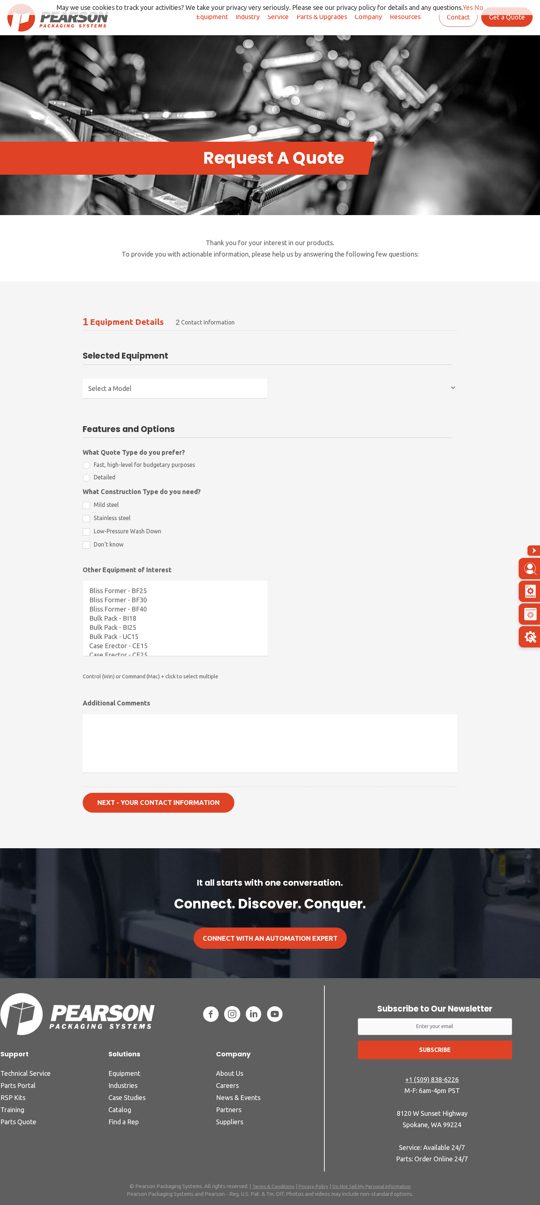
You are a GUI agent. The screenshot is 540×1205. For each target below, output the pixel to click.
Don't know (108, 544)
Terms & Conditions (273, 1186)
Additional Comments (116, 703)
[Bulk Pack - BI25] (175, 627)
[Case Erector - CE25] (175, 655)
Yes (467, 7)
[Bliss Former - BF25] (175, 590)
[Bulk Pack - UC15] (175, 636)
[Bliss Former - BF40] (175, 609)
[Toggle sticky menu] (534, 550)
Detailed (104, 477)
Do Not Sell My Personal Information (371, 1186)
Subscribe (435, 1049)
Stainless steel (112, 518)
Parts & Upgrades (321, 16)
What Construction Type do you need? (142, 491)
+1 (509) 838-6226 (432, 1079)
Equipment (212, 16)
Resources (405, 16)
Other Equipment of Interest (127, 569)
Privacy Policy (313, 1186)
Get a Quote (507, 17)
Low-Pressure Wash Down (127, 531)
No (478, 7)
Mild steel (106, 504)
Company (368, 16)
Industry (247, 16)
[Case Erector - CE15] (175, 645)
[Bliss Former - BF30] (175, 600)
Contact (458, 17)
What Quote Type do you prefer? (134, 452)
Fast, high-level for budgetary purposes (144, 464)
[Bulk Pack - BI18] (175, 618)
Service (278, 16)
